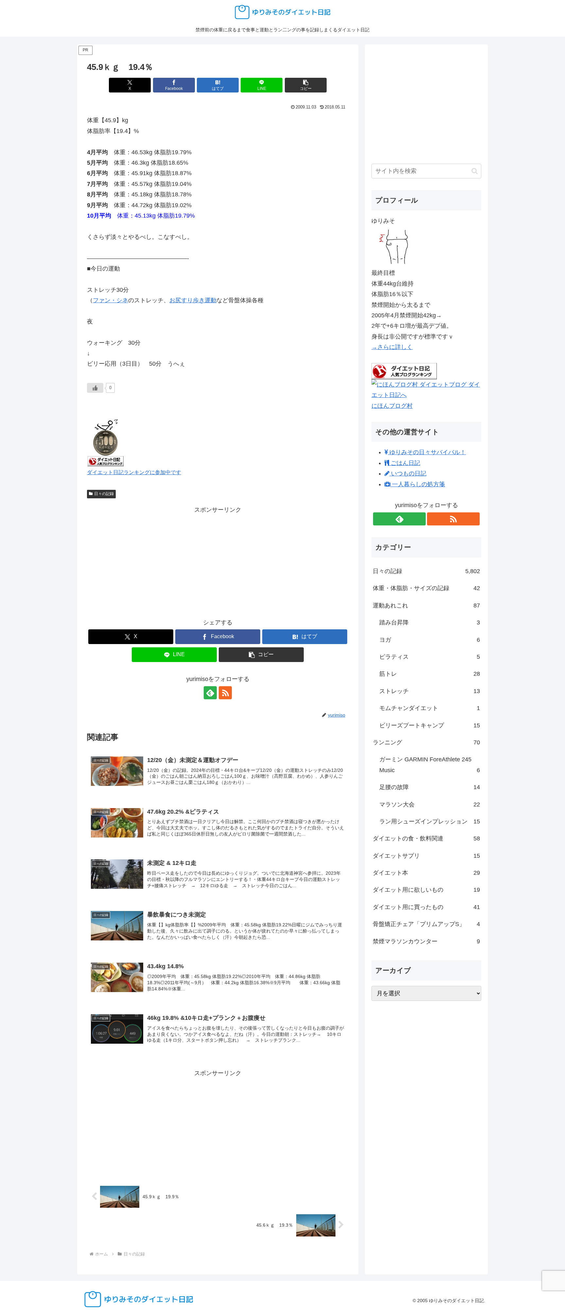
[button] (306, 85)
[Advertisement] (218, 560)
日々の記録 (104, 493)
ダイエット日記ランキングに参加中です (134, 472)
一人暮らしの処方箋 (417, 484)
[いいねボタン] (95, 388)
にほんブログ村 (392, 406)
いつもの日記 (407, 473)
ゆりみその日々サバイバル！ (427, 452)
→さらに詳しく (392, 347)
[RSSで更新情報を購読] (225, 692)
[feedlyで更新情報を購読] (210, 692)
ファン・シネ (110, 300)
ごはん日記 (404, 463)
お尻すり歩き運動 (192, 300)
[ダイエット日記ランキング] (105, 441)
